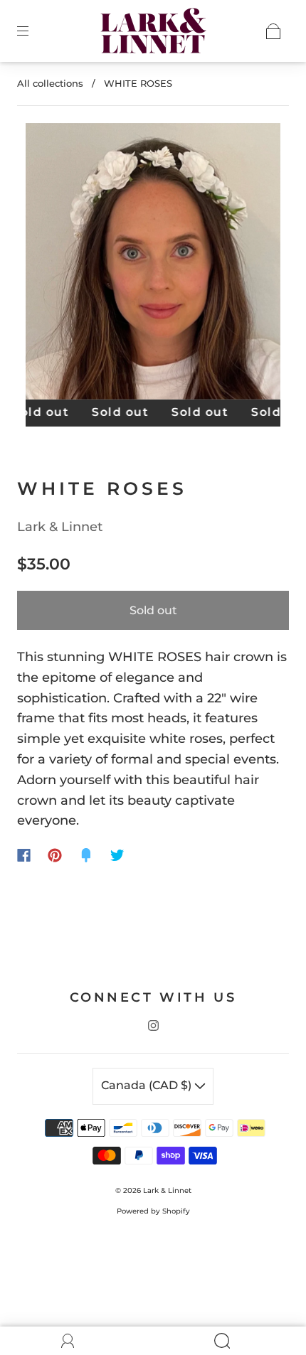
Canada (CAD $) (147, 1085)
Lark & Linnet (59, 527)
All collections (50, 83)
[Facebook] (24, 855)
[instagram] (153, 1025)
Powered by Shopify (153, 1211)
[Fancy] (86, 855)
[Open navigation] (32, 31)
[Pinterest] (54, 855)
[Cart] (273, 31)
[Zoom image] (153, 264)
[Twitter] (117, 855)
